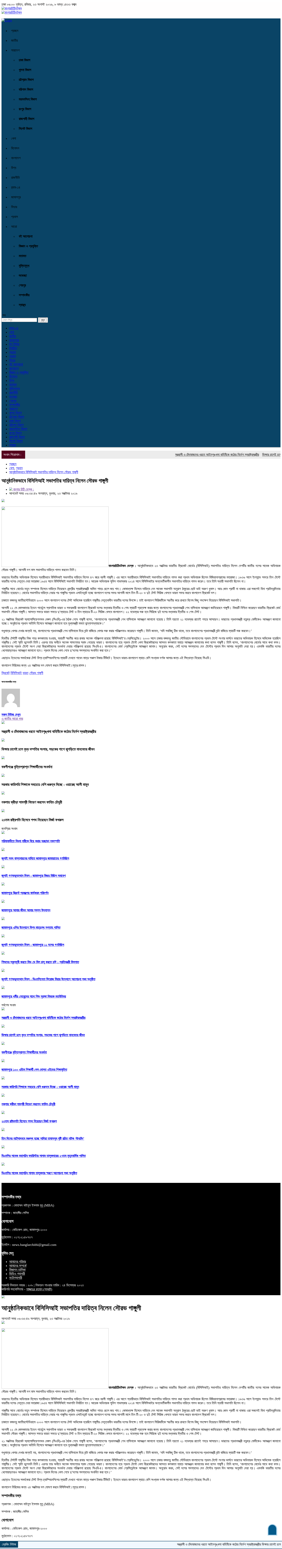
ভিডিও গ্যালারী (17, 1274)
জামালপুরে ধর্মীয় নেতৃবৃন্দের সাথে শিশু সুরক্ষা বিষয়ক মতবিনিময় (34, 996)
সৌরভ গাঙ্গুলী (36, 673)
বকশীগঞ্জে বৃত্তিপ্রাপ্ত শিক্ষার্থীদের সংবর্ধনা (27, 767)
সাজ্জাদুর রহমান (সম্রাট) (39, 1289)
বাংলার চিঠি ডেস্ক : (23, 489)
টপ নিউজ (14, 344)
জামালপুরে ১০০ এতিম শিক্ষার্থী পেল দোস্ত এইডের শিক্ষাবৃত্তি (34, 1070)
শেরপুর (22, 285)
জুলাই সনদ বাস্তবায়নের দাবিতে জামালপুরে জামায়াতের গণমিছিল (35, 858)
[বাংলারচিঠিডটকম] (12, 8)
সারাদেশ (15, 50)
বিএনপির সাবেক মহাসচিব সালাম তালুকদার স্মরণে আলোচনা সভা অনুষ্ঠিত (39, 1173)
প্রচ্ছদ (14, 31)
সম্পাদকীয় (24, 295)
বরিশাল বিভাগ (26, 89)
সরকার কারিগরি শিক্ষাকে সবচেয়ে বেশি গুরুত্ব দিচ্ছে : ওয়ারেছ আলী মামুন (45, 784)
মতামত (22, 256)
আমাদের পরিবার (17, 1262)
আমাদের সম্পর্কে (17, 1266)
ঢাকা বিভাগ (24, 60)
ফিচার (14, 207)
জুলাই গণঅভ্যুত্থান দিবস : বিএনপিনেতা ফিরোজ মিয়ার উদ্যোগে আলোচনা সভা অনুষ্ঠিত (48, 979)
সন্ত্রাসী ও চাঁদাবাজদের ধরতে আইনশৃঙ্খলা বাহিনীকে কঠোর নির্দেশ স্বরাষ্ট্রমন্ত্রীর (194, 455)
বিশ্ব (13, 168)
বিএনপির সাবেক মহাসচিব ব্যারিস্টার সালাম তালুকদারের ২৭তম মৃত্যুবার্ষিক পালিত (44, 1156)
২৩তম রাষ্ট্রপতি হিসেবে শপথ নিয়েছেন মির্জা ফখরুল (32, 820)
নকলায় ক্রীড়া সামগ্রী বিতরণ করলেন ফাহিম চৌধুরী (32, 802)
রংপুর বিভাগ (25, 109)
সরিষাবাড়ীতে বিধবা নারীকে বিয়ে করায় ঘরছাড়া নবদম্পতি (31, 841)
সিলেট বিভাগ (25, 129)
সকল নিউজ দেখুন (11, 715)
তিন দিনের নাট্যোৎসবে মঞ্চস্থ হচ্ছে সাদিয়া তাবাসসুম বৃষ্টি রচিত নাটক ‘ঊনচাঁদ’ (43, 1138)
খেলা (13, 138)
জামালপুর (16, 197)
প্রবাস (14, 217)
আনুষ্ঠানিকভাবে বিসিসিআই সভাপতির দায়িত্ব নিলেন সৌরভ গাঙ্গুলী (43, 472)
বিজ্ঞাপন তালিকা (17, 1270)
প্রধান (12, 352)
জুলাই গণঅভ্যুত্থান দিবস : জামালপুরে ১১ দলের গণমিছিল (33, 945)
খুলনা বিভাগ (25, 70)
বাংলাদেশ (16, 158)
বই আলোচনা (25, 236)
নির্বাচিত (13, 348)
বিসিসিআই (16, 673)
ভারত (25, 673)
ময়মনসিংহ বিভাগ (28, 99)
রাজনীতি (15, 178)
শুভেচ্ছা (23, 275)
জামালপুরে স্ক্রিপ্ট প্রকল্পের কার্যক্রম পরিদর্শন (25, 893)
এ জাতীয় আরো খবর (12, 719)
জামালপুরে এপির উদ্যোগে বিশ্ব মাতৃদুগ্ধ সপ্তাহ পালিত (31, 927)
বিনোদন (15, 148)
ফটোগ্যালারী (15, 1278)
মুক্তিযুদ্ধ (24, 266)
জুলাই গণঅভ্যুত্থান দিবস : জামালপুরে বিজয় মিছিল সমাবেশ (34, 876)
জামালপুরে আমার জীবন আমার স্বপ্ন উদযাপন (26, 910)
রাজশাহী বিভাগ (26, 119)
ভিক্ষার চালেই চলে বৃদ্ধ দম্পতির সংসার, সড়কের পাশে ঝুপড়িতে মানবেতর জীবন (48, 749)
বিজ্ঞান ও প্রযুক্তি (28, 246)
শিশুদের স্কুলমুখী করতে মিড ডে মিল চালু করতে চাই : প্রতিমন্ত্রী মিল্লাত (40, 962)
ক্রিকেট (6, 673)
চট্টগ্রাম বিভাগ (26, 80)
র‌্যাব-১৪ (15, 187)
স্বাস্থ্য (22, 305)
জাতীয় (14, 40)
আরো (14, 226)
